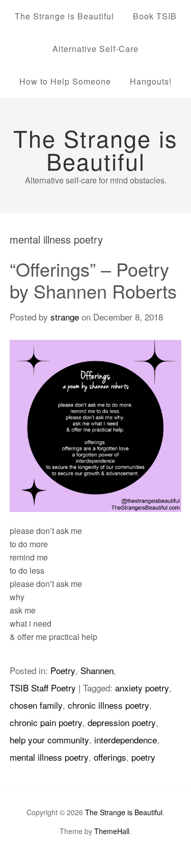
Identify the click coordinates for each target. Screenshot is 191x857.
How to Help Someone (65, 81)
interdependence (125, 739)
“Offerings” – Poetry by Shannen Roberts (93, 280)
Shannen (97, 670)
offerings (110, 757)
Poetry (62, 670)
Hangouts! (151, 81)
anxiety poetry (142, 687)
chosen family (36, 705)
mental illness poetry (49, 757)
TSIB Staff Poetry (43, 687)
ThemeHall (111, 831)
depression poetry (122, 722)
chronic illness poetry (108, 705)
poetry (143, 757)
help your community (49, 739)
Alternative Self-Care (95, 49)
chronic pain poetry (46, 722)
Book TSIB (155, 16)
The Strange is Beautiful (64, 16)
